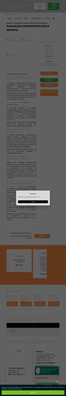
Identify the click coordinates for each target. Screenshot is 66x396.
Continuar (33, 392)
